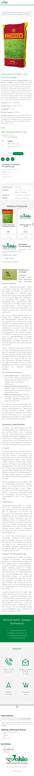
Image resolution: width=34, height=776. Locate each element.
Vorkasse (5, 716)
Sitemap (8, 748)
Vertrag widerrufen (8, 731)
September (24, 192)
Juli (29, 190)
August (17, 192)
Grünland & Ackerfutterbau (23, 14)
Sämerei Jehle (5, 12)
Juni (25, 190)
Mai (21, 190)
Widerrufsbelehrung (8, 729)
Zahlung (5, 715)
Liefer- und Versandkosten (10, 713)
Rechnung (6, 720)
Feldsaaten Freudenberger (24, 12)
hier (5, 707)
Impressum (6, 734)
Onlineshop (13, 12)
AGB (4, 728)
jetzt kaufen (18, 153)
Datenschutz (6, 732)
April (16, 190)
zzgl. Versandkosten (12, 136)
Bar (4, 718)
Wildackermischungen (9, 14)
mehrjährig (18, 187)
